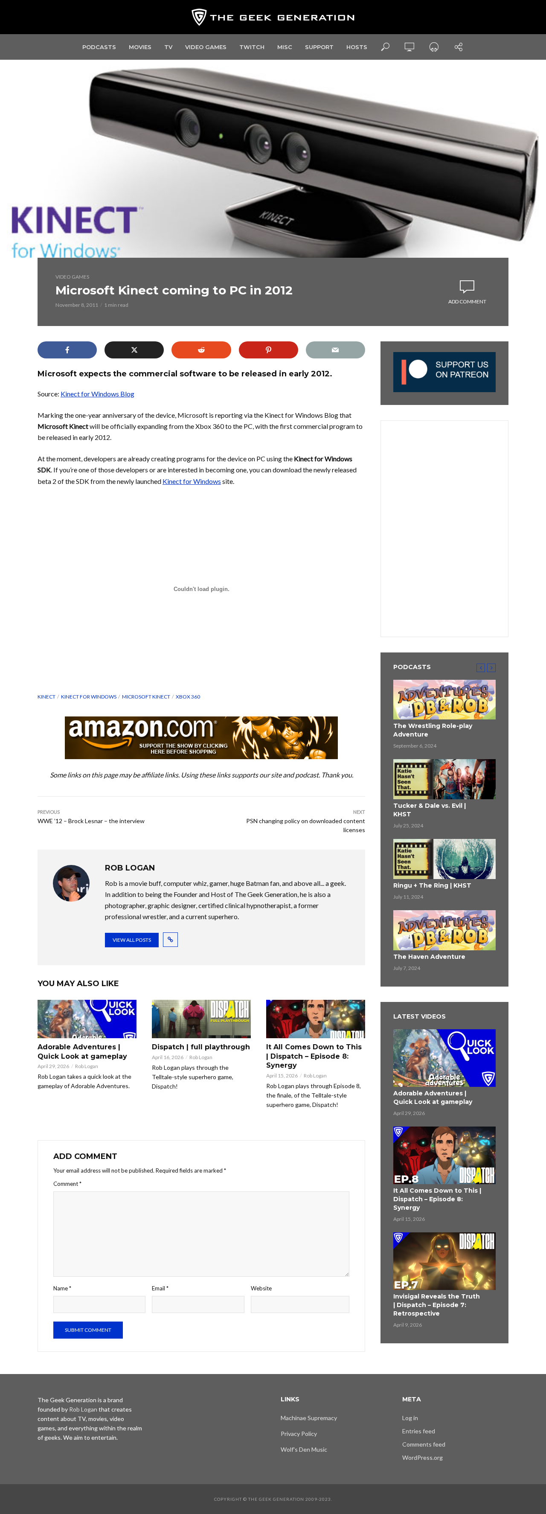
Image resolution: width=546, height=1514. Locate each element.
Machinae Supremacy (309, 1417)
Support (319, 47)
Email (160, 1288)
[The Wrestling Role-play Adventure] (444, 700)
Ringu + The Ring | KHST (432, 885)
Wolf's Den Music (304, 1449)
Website (261, 1288)
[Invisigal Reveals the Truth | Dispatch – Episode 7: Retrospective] (444, 1261)
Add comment (467, 301)
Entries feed (418, 1431)
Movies (140, 47)
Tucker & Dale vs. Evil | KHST (429, 810)
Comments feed (423, 1444)
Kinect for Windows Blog (97, 394)
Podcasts (99, 47)
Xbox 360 (188, 696)
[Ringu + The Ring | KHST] (444, 859)
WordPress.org (422, 1457)
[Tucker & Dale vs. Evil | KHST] (444, 779)
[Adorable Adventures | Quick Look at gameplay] (87, 1019)
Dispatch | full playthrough (201, 1047)
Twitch (251, 47)
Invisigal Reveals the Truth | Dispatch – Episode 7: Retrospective (436, 1305)
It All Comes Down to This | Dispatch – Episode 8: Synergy (314, 1056)
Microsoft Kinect (146, 696)
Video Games (206, 47)
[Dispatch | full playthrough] (201, 1019)
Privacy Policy (299, 1433)
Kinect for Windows (192, 481)
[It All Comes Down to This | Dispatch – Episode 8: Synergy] (315, 1019)
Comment (67, 1183)
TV (168, 47)
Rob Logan (86, 1066)
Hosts (356, 47)
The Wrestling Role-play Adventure (432, 730)
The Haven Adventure (429, 957)
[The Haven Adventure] (444, 930)
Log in (410, 1417)
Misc (284, 47)
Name (62, 1288)
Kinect (46, 696)
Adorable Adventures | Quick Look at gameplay (82, 1051)
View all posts (132, 940)
